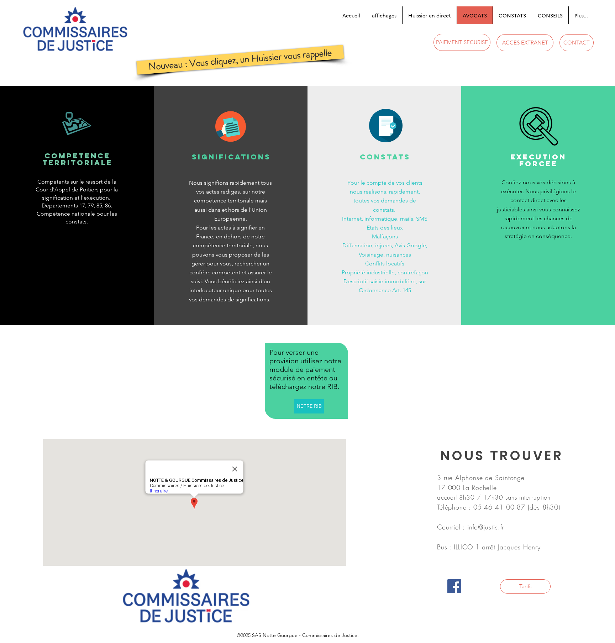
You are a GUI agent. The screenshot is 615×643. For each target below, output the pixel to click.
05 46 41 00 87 (499, 507)
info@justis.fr (485, 527)
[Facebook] (454, 586)
